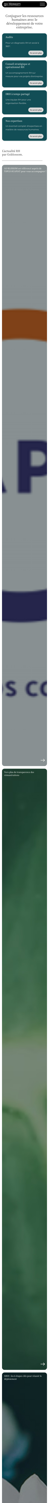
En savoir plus (36, 53)
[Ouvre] (42, 4)
